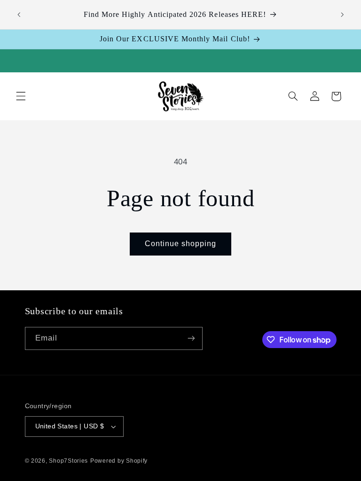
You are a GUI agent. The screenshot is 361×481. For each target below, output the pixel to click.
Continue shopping (181, 244)
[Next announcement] (342, 14)
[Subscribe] (191, 338)
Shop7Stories (68, 461)
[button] (20, 96)
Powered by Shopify (119, 461)
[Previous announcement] (18, 14)
